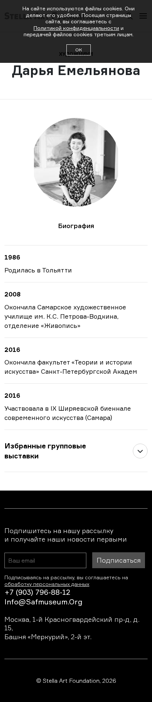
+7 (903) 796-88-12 (37, 592)
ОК (78, 49)
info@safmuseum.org (43, 601)
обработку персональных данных (46, 584)
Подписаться (119, 560)
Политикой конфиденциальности (76, 28)
